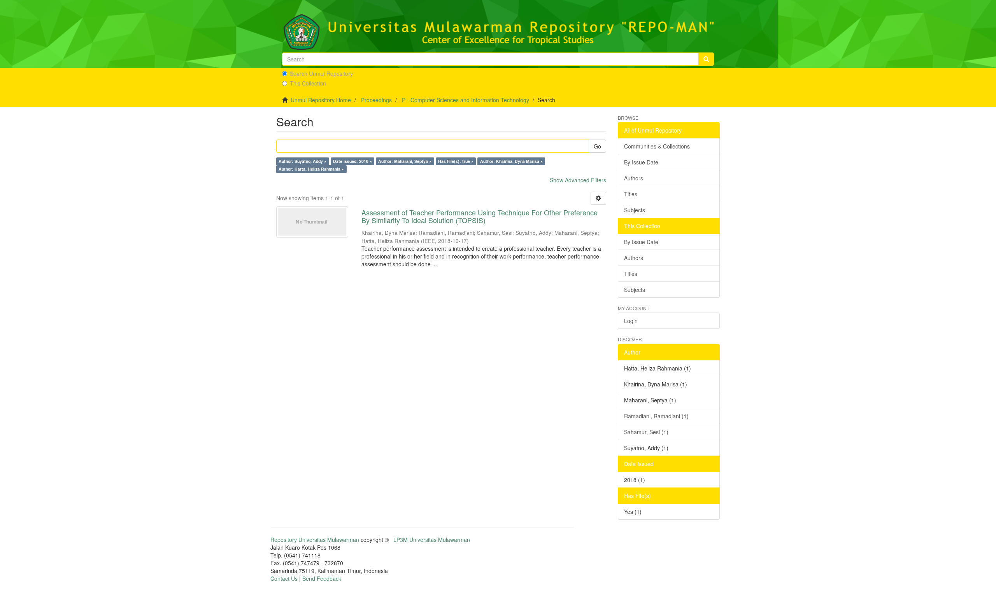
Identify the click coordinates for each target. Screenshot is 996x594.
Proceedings (376, 100)
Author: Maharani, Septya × (404, 161)
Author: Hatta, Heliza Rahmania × (311, 169)
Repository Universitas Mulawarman (314, 539)
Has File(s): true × (455, 161)
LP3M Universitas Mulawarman (431, 539)
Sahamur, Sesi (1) (646, 432)
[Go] (706, 59)
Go (597, 146)
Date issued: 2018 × (352, 161)
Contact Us (284, 578)
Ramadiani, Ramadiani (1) (656, 416)
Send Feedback (321, 578)
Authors (633, 178)
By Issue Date (641, 162)
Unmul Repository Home (321, 100)
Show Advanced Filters (578, 180)
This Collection (308, 83)
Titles (630, 194)
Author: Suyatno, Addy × (302, 161)
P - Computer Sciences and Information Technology (465, 100)
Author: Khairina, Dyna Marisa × (511, 161)
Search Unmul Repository (321, 73)
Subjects (634, 210)
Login (631, 321)
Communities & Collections (657, 146)
